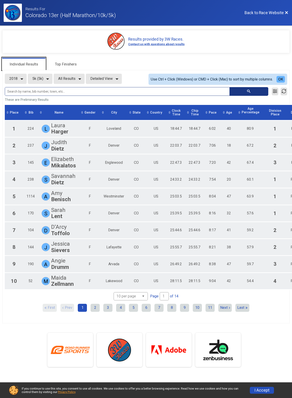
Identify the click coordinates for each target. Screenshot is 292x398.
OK (280, 79)
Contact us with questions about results (156, 44)
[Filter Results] (275, 91)
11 (210, 307)
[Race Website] (14, 13)
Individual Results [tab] (24, 64)
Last (240, 307)
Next (224, 307)
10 (197, 307)
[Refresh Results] (284, 91)
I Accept (261, 390)
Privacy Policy (66, 392)
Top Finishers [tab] (66, 64)
